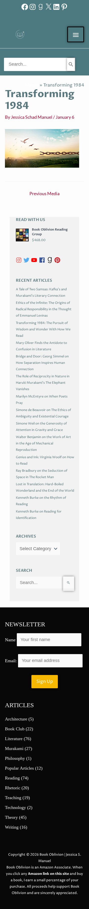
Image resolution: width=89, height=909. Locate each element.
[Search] (71, 64)
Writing (12, 827)
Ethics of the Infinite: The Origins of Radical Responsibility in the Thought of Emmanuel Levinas (43, 309)
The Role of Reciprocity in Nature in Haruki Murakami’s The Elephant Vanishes (42, 382)
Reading (12, 778)
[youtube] (35, 260)
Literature (13, 738)
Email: (11, 660)
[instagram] (19, 260)
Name (10, 639)
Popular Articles (19, 768)
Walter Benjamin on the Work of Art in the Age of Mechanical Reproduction (43, 443)
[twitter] (27, 260)
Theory (11, 817)
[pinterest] (58, 260)
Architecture (16, 719)
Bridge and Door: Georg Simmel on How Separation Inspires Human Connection (42, 362)
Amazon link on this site (48, 873)
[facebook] (43, 260)
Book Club (14, 728)
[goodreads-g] (50, 260)
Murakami (14, 748)
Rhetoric (12, 787)
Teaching (13, 797)
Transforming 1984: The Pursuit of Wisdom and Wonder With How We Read (43, 329)
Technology (15, 807)
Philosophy (15, 758)
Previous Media (44, 193)
